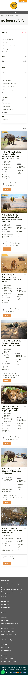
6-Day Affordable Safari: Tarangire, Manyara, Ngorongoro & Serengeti (12, 343)
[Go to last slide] (4, 140)
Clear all (24, 32)
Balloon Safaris (5, 620)
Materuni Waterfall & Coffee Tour (9, 623)
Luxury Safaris (4, 653)
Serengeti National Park (7, 355)
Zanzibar (9, 480)
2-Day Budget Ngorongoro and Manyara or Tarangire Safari (11, 278)
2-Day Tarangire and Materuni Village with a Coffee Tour (11, 471)
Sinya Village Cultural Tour (8, 637)
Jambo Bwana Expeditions (16, 667)
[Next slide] (24, 140)
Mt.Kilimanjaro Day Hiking (7, 628)
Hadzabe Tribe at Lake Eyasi (8, 634)
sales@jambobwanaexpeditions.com (12, 589)
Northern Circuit (8, 227)
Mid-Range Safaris (6, 650)
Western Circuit (5, 610)
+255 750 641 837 (7, 587)
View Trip (6, 189)
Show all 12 (4, 92)
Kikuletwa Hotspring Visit (7, 626)
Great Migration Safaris (7, 658)
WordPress (23, 669)
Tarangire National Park (8, 166)
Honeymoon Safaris (6, 656)
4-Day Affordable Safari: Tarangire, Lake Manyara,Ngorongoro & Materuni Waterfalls (12, 155)
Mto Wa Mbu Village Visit (7, 631)
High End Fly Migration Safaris (8, 661)
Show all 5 (4, 51)
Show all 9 (4, 112)
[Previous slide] (4, 263)
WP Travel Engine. (11, 669)
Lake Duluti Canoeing (6, 640)
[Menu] (12, 12)
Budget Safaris (5, 647)
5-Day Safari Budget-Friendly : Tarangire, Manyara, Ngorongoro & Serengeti (12, 218)
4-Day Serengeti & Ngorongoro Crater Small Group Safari (12, 530)
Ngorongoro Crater (7, 165)
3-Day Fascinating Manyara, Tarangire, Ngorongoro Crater (10, 408)
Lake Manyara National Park (7, 162)
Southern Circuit (8, 477)
